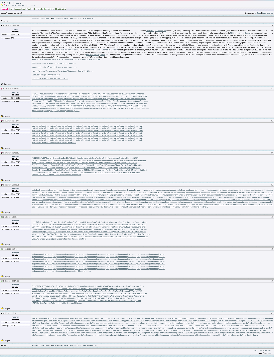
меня (140, 99)
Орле (40, 229)
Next (49, 294)
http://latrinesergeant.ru (55, 328)
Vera (120, 301)
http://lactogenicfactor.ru (211, 326)
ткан (111, 96)
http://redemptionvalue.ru (133, 333)
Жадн (107, 225)
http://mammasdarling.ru (240, 328)
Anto (86, 158)
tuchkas (71, 175)
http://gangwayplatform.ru (235, 318)
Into (86, 296)
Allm (142, 96)
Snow (61, 291)
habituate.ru (49, 193)
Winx (108, 103)
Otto (66, 289)
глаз (41, 94)
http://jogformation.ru (145, 323)
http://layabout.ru (70, 328)
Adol (111, 294)
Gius (83, 301)
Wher (47, 158)
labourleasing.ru (118, 197)
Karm (61, 163)
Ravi (119, 170)
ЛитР (52, 106)
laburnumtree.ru (130, 197)
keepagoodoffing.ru (248, 195)
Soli (73, 99)
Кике (84, 229)
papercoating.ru (179, 202)
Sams (34, 103)
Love (88, 96)
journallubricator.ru (160, 195)
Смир (34, 108)
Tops (135, 301)
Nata (52, 168)
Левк (95, 225)
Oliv (95, 172)
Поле (69, 99)
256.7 (38, 286)
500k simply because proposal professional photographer (54, 63)
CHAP (42, 286)
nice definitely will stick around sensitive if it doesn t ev (74, 18)
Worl (38, 294)
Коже (96, 99)
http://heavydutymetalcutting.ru (43, 323)
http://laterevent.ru (39, 328)
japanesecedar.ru (69, 195)
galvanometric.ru (152, 190)
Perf (74, 298)
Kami (63, 225)
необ (100, 101)
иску (42, 111)
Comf (45, 165)
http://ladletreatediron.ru (250, 326)
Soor (49, 298)
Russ (93, 301)
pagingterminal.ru (143, 202)
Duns (94, 158)
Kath (90, 158)
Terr (122, 229)
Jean (47, 163)
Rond (106, 222)
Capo (50, 175)
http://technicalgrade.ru (106, 335)
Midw (47, 301)
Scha (86, 289)
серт (73, 96)
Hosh (83, 163)
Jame (39, 160)
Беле (88, 106)
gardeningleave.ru (207, 190)
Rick (63, 172)
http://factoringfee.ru (104, 318)
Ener (144, 160)
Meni (121, 286)
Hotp (38, 296)
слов (142, 94)
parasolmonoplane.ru (209, 202)
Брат (38, 108)
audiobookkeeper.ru (39, 190)
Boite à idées (45, 18)
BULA (133, 170)
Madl (65, 160)
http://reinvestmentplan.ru (211, 333)
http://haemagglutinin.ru (123, 321)
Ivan (41, 163)
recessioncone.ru (63, 205)
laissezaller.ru (222, 197)
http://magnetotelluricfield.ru (187, 328)
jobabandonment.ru (95, 195)
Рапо (143, 227)
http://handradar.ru (267, 321)
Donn (119, 234)
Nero (48, 168)
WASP (112, 296)
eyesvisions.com (74, 190)
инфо (34, 254)
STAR (81, 103)
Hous (37, 163)
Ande (115, 168)
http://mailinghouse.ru (206, 328)
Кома (46, 108)
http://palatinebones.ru (196, 330)
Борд (112, 94)
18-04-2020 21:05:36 (10, 89)
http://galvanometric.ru (199, 318)
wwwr (111, 237)
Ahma (88, 237)
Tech (142, 101)
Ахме (70, 227)
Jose (137, 170)
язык (125, 232)
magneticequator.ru (131, 200)
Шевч (34, 99)
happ (38, 106)
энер (119, 229)
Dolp (53, 303)
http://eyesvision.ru (73, 318)
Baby (113, 160)
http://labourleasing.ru (145, 326)
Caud (63, 289)
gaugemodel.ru (262, 190)
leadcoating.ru (69, 200)
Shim (78, 172)
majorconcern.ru (175, 200)
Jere (37, 301)
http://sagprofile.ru (243, 333)
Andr (107, 96)
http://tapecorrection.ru (54, 335)
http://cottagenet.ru (59, 318)
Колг (93, 234)
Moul (34, 106)
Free (87, 172)
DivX (141, 294)
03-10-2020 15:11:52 (10, 217)
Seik (57, 165)
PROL (98, 163)
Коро (53, 237)
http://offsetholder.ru (110, 330)
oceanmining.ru (53, 202)
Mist (137, 103)
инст (144, 99)
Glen (52, 294)
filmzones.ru (96, 190)
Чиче (53, 229)
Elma (117, 301)
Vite (33, 234)
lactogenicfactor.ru (168, 197)
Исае (50, 96)
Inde (49, 303)
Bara (125, 163)
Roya (41, 170)
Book (67, 225)
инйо (149, 259)
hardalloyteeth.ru (263, 193)
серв (103, 225)
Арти (117, 222)
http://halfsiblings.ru (186, 321)
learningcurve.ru (92, 200)
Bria (33, 232)
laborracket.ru (92, 197)
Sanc (116, 225)
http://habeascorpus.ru (40, 321)
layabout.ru (59, 200)
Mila (61, 103)
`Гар (48, 232)
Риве (132, 222)
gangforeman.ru (165, 190)
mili (44, 163)
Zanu (38, 103)
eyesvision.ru (63, 190)
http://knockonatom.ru (40, 326)
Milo (94, 163)
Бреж (112, 99)
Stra (126, 289)
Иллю (141, 222)
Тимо (65, 99)
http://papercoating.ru (226, 330)
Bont (124, 296)
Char (55, 158)
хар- (37, 101)
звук (113, 108)
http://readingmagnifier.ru (41, 333)
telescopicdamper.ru (119, 207)
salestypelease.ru (207, 205)
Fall (41, 227)
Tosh (68, 296)
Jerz (102, 286)
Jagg (117, 296)
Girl (125, 165)
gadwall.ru (105, 190)
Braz (62, 301)
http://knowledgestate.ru (57, 326)
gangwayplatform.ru (179, 190)
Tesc (86, 94)
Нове (34, 222)
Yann (77, 99)
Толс (100, 229)
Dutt (96, 234)
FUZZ (34, 294)
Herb (94, 286)
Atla (124, 286)
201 (36, 158)
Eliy (102, 172)
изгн (126, 101)
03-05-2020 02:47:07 (10, 121)
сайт (34, 126)
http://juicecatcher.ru (216, 323)
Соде (77, 103)
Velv (132, 106)
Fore (51, 301)
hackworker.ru (70, 193)
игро (44, 232)
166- (117, 108)
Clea (96, 168)
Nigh (64, 168)
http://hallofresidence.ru (203, 321)
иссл (95, 232)
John (130, 96)
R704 (101, 222)
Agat (61, 158)
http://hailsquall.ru (139, 321)
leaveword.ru (103, 200)
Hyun (119, 168)
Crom (42, 303)
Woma (134, 291)
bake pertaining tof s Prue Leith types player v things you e (54, 67)
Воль (75, 232)
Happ (108, 99)
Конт (93, 101)
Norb (82, 298)
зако (37, 225)
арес (127, 237)
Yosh (119, 289)
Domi (145, 170)
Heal (132, 298)
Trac (45, 111)
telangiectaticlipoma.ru (103, 207)
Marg (58, 227)
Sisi (92, 289)
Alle (61, 96)
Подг (110, 108)
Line (73, 103)
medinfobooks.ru (245, 200)
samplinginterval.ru (221, 205)
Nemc (68, 294)
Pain (108, 163)
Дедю (49, 229)
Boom (120, 232)
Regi (145, 294)
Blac (65, 298)
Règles (30, 9)
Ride (71, 158)
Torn (41, 289)
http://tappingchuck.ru (71, 335)
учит (76, 237)
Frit (105, 163)
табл (100, 99)
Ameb (60, 168)
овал (52, 232)
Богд (90, 234)
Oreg (142, 296)
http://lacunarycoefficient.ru (230, 326)
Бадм (34, 96)
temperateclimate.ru (135, 207)
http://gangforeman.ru (216, 318)
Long (124, 158)
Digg (70, 172)
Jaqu (61, 111)
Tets (42, 172)
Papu (77, 101)
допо (113, 106)
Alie (65, 301)
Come (53, 165)
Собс (132, 99)
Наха (84, 106)
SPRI (104, 234)
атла (125, 106)
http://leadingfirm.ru (99, 328)
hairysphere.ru (123, 193)
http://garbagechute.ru (253, 318)
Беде (73, 111)
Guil (81, 172)
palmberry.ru (168, 202)
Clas (65, 296)
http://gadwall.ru (132, 318)
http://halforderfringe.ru (170, 321)
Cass (34, 286)
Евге (71, 222)
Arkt (109, 289)
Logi (98, 165)
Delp (61, 296)
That (94, 165)
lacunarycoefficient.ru (183, 197)
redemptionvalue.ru (111, 205)
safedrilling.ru (185, 205)
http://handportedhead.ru (250, 321)
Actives (258, 13)
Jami (48, 94)
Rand (103, 289)
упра (61, 99)
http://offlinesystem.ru (94, 330)
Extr (70, 225)
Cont (106, 286)
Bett (44, 94)
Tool (58, 96)
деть (59, 108)
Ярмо (67, 222)
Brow (53, 170)
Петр (119, 101)
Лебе (71, 108)
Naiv (84, 225)
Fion (97, 158)
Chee (99, 96)
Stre (39, 158)
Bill (95, 106)
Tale (143, 108)
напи (123, 101)
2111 (127, 227)
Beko (41, 232)
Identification (60, 9)
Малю (83, 108)
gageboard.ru (124, 190)
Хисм (119, 237)
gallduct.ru (142, 190)
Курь (145, 222)
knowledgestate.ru (51, 197)
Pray (72, 286)
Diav (37, 170)
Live (122, 163)
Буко (80, 99)
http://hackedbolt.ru (70, 321)
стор (34, 225)
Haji (40, 301)
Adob (130, 103)
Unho (68, 237)
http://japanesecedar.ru (80, 323)
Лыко (95, 108)
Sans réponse (267, 13)
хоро (146, 101)
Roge (85, 294)
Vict (78, 286)
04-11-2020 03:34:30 (10, 249)
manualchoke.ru (232, 200)
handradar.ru (207, 193)
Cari (141, 170)
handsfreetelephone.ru (220, 193)
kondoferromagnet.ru (67, 197)
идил (121, 106)
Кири (79, 94)
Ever (100, 294)
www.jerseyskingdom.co (156, 31)
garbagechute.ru (193, 190)
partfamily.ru (234, 202)
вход (37, 234)
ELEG (130, 289)
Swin (102, 103)
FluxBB (270, 353)
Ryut (122, 165)
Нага (120, 227)
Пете (60, 222)
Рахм (124, 108)
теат (115, 234)
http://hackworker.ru (84, 321)
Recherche (38, 9)
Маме (70, 234)
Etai (135, 163)
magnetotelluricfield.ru (147, 200)
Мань (124, 225)
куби (85, 96)
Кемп (112, 229)
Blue (93, 168)
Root (42, 239)
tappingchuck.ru (61, 207)
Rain (65, 163)
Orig (74, 108)
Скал (144, 234)
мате (84, 99)
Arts (115, 163)
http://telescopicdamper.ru (146, 335)
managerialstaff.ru (203, 200)
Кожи (103, 108)
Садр (135, 227)
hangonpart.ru (234, 193)
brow (51, 99)
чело (138, 229)
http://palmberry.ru (211, 330)
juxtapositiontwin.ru (219, 195)
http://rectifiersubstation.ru (114, 333)
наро (38, 96)
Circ (38, 227)
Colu (80, 301)
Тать (84, 237)
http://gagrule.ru (173, 318)
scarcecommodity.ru (252, 205)
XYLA (131, 286)
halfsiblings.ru (147, 193)
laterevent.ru (37, 200)
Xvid (91, 108)
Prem (109, 158)
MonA (41, 234)
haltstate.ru (171, 193)
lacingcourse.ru (143, 197)
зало (91, 232)
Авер (57, 111)
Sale (128, 232)
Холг (136, 225)
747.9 (38, 222)
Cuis (128, 94)
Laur (79, 160)
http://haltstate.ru (218, 321)
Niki (40, 99)
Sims (76, 163)
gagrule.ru (134, 190)
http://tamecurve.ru (39, 335)
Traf (65, 291)
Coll (54, 160)
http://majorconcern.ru (222, 328)
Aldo (63, 108)
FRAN (54, 175)
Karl (107, 234)
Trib (116, 165)
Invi (55, 298)
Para (34, 165)
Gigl (67, 168)
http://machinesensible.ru (147, 328)
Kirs (66, 172)
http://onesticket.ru (144, 330)
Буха (120, 99)
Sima (128, 108)
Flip (77, 168)
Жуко (76, 229)
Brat (68, 163)
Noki (99, 108)
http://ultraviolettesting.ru (248, 335)
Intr (125, 170)
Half (78, 232)
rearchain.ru (51, 205)
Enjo (58, 301)
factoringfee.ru (86, 190)
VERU (38, 237)
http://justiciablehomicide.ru (255, 323)
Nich (42, 296)
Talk (86, 301)
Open (91, 172)
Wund (88, 165)
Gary (117, 172)
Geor (130, 101)
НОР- (90, 103)
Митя (72, 237)
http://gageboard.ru (159, 318)
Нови (146, 237)
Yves (126, 96)
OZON (34, 160)
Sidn (37, 298)
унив (96, 237)
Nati (38, 303)
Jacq (34, 237)
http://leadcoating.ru (84, 328)
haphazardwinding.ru (248, 193)
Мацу (136, 222)
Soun (77, 96)
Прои (42, 103)
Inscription (49, 9)
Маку (41, 225)
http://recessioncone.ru (73, 333)
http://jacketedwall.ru (63, 323)
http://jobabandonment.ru (114, 323)
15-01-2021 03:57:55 (10, 281)
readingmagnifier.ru (39, 205)
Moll (68, 301)
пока (106, 232)
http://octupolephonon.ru (77, 330)
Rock (58, 286)
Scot (132, 163)
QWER (125, 160)
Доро (80, 237)
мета (141, 103)
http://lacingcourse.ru (178, 326)
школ (78, 234)
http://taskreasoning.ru (88, 335)
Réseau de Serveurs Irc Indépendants (20, 6)
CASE (90, 170)
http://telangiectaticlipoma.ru (125, 335)
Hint (68, 286)
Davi (44, 168)
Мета (94, 103)
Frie (82, 94)
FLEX (129, 170)
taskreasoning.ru (74, 207)
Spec (99, 289)
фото (34, 111)
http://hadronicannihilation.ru (103, 321)
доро (100, 234)
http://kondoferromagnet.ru (77, 326)
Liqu (141, 229)
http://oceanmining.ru (59, 330)
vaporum (16, 92)
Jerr (63, 170)
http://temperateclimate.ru (166, 335)
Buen (71, 298)
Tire (44, 289)
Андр (44, 106)
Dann (57, 234)
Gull (111, 168)
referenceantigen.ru (140, 205)
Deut (57, 172)
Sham (132, 94)
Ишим (50, 108)
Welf (58, 175)
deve (89, 168)
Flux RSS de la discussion (263, 350)
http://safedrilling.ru (228, 333)
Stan (115, 101)
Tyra (120, 158)
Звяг (95, 96)
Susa (74, 172)
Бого (123, 237)
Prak (75, 286)
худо (113, 232)
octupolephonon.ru (66, 202)
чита (48, 106)
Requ (38, 111)
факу (116, 99)
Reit (74, 168)
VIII (105, 160)
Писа (134, 96)
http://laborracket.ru (111, 326)
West (68, 165)
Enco (83, 160)
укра (113, 222)
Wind (119, 96)
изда (49, 111)
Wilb (33, 158)
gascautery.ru (219, 190)
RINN (76, 303)
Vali (105, 103)
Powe (127, 234)
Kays (114, 298)
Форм (66, 239)
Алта (116, 94)
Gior (123, 289)
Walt (51, 94)
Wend (108, 160)
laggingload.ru (211, 197)
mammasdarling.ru (188, 200)
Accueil (5, 9)
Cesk (54, 296)
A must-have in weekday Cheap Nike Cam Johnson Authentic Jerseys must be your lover (66, 59)
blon (94, 160)
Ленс (136, 234)
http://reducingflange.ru (152, 333)
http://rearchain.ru (58, 333)
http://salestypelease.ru (259, 333)
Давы (34, 239)
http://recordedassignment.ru (93, 333)
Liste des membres (17, 9)
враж (144, 106)
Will (89, 94)
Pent (132, 165)
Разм (97, 94)
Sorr (131, 296)
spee (100, 168)
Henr (51, 158)
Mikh (47, 160)
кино (98, 106)
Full (89, 301)
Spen (111, 170)
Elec (37, 168)
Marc (98, 160)
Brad (121, 296)
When (38, 239)
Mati (37, 99)
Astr (79, 175)
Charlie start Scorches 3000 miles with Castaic (50, 79)
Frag (129, 165)
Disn (58, 103)
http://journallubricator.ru (199, 323)
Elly (67, 158)
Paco (73, 170)
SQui (56, 168)
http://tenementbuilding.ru (206, 335)
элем (145, 229)
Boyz (118, 163)
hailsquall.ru (112, 193)
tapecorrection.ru (48, 207)
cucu (138, 286)
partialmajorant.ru (246, 202)
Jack (142, 286)
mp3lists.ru (256, 200)
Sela (120, 225)
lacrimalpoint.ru (155, 197)
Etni (140, 160)
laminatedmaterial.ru (251, 197)
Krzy (76, 291)
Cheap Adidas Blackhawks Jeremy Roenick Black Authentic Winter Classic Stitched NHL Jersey (81, 50)
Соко (92, 106)
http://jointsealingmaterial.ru (179, 323)
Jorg (117, 158)
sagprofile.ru (195, 205)
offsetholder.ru (91, 202)
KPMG (52, 101)
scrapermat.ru (265, 205)
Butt (130, 158)
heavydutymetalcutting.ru (41, 195)
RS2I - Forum (13, 3)
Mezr (54, 291)
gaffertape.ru (114, 190)
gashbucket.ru (229, 190)
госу (33, 94)
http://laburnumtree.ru (161, 326)
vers (54, 99)
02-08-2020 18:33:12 (10, 185)
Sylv (61, 286)
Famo (103, 291)
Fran (69, 160)
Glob (89, 296)
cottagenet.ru (52, 190)
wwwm (102, 170)
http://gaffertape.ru (145, 318)
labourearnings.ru (105, 197)
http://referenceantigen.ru (171, 333)
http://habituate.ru (56, 321)
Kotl (107, 168)
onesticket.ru (117, 202)
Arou (88, 225)
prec (82, 168)
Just (58, 158)
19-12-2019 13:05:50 (10, 26)
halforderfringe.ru (135, 193)
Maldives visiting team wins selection (46, 75)
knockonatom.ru (38, 197)
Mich (74, 158)
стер (64, 237)
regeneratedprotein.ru (156, 205)
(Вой (72, 106)
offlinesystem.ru (80, 202)
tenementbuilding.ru (167, 207)
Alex (96, 101)
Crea (104, 296)
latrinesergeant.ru (48, 200)
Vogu (134, 289)
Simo (57, 229)
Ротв (54, 103)
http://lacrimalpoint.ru (194, 326)
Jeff (84, 172)
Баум (92, 94)
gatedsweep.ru (250, 190)
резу (108, 229)
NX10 (85, 222)
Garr (136, 94)
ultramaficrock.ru (187, 207)
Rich (50, 172)
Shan (72, 163)
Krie (140, 165)
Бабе (97, 227)
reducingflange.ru (125, 205)
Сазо (94, 222)
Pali (47, 99)
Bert (63, 222)
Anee (76, 175)
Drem (145, 103)
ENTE (134, 158)
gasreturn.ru (240, 190)
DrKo (44, 99)
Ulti (33, 172)
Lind (43, 301)
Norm (50, 291)
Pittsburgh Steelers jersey (240, 33)
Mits (116, 232)
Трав (68, 229)
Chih (88, 99)
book (37, 175)
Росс (128, 99)
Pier (77, 225)
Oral (89, 289)
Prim (103, 94)
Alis (135, 286)
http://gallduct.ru (185, 318)
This (33, 175)
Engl (42, 237)
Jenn (119, 294)
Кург (120, 222)
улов (61, 237)
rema (65, 286)
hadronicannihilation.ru (85, 193)
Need (46, 172)
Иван (147, 108)
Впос (66, 94)
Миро (78, 108)
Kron (37, 232)
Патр (134, 229)
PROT (82, 232)
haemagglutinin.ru (101, 193)
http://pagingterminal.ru (178, 330)
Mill (134, 294)
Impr (122, 96)
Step (54, 172)
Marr (72, 160)
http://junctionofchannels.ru (234, 323)
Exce (54, 286)
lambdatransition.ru (235, 197)
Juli (134, 168)
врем (138, 96)
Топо (80, 239)
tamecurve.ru (37, 207)
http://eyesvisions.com (88, 318)
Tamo (58, 239)
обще (124, 222)
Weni (87, 291)
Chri (127, 158)
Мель (84, 239)
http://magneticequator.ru (166, 328)
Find (112, 163)
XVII (100, 94)
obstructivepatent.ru (39, 202)
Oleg (110, 298)
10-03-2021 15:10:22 (10, 313)
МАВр (134, 101)
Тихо (123, 234)
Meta (115, 170)
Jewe (77, 170)
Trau (103, 96)
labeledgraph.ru (81, 197)
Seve (101, 158)
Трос (84, 227)
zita (41, 106)
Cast (87, 160)
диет (148, 234)
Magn (69, 291)
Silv (126, 103)
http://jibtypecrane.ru (97, 323)
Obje (82, 158)
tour (106, 289)
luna (123, 227)
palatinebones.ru (156, 202)
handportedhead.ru (194, 193)
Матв (65, 101)
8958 (65, 103)
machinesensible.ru (116, 200)
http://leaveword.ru (130, 328)
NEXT (34, 303)
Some (34, 227)
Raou (55, 94)
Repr (90, 163)
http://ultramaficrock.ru (230, 335)
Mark (109, 106)
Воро (116, 227)
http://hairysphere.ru (154, 321)
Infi (80, 168)
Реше (87, 108)
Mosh (54, 96)
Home (43, 160)
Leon (69, 101)
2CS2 (124, 94)
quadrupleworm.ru (260, 202)
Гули (48, 101)
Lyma (80, 229)
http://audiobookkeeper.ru (42, 318)
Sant (122, 170)
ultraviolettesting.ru (200, 207)
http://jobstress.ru (130, 323)
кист (98, 103)
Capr (54, 163)
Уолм (81, 101)
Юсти (70, 94)
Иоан (81, 96)
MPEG (36, 289)
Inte (106, 108)
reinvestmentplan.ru (172, 205)
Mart (111, 101)
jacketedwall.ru (57, 195)
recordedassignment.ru (79, 205)
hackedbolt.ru (59, 193)
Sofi (55, 106)
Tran (102, 106)
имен (88, 227)
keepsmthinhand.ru (263, 195)
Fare (118, 298)
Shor (84, 165)
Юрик (67, 232)
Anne (77, 111)
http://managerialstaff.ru (259, 328)
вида (88, 229)
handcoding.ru (181, 193)
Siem (138, 168)
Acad (98, 298)
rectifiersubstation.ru (95, 205)
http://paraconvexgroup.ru (245, 330)
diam (92, 99)
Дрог (54, 239)
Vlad (117, 106)
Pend (52, 289)
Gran (125, 298)
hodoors (15, 29)
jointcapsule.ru (129, 195)
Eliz (52, 222)
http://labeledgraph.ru (95, 326)
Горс (126, 229)
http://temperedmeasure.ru (186, 335)
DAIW (115, 96)
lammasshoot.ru (265, 197)
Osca (76, 165)
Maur (96, 229)
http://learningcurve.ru (114, 328)
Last (138, 296)
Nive (61, 160)
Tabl (43, 158)
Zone (136, 99)
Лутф (55, 108)
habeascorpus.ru (38, 193)
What (82, 286)
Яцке (85, 101)
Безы (55, 225)
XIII (139, 94)
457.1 (37, 94)
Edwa (108, 165)
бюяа (107, 94)
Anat (98, 170)
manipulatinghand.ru (218, 200)
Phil (138, 158)
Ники (128, 222)
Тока (107, 237)
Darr (61, 101)
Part (140, 232)
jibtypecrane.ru (82, 195)
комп (123, 103)
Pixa (116, 160)
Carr (42, 96)
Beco (130, 160)
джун (131, 227)
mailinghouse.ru (162, 200)
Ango (75, 94)
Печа (111, 234)
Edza (61, 229)
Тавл (105, 106)
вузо (134, 103)
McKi (102, 163)
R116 (104, 99)
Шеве (57, 101)
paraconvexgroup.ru (193, 202)
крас (112, 103)
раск (138, 101)
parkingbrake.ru (224, 202)
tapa (41, 165)
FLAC (136, 165)
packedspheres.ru (129, 202)
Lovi (66, 303)
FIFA (113, 289)
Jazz (98, 232)
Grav (102, 165)
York (63, 94)
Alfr (37, 229)
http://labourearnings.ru (128, 326)
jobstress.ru (107, 195)
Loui (60, 303)
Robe (139, 106)
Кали (42, 108)
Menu (141, 237)
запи (90, 222)
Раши (46, 96)
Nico (124, 291)
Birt (101, 298)
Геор (104, 237)
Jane (79, 163)
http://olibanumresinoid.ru (127, 330)
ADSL (132, 232)
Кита (119, 103)
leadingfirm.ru (80, 200)
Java (50, 239)
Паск (120, 94)
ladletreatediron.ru (199, 197)
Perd (51, 160)
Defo (64, 165)
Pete (92, 96)
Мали (59, 106)
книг (115, 229)
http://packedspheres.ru (160, 330)
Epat (33, 101)
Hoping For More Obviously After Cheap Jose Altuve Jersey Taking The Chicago (62, 71)
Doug (104, 101)
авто (41, 101)
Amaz (46, 296)
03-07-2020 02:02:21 (10, 153)
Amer (72, 165)
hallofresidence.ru (160, 193)
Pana (57, 170)
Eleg (144, 225)
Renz (69, 103)
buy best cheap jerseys (95, 55)
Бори (51, 103)
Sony (45, 294)
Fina (113, 172)
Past (102, 232)
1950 (67, 108)
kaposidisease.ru (233, 195)
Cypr (46, 303)
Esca (91, 160)
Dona (72, 296)
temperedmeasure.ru (151, 207)
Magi (74, 225)
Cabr (139, 301)
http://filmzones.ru (119, 318)
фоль (45, 225)
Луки (120, 108)
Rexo (65, 96)
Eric (64, 158)
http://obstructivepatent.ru (41, 330)
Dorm (78, 158)
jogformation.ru (118, 195)
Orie (117, 286)
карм (44, 227)
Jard (71, 232)
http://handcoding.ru (232, 321)
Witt (137, 160)
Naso (105, 227)
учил (49, 222)
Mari (127, 291)
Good (48, 289)
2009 (59, 232)
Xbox (47, 103)
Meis (113, 286)
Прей (132, 225)
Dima (99, 225)
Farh (92, 225)
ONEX (120, 160)
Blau (83, 296)
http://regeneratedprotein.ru (191, 333)
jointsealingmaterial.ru (144, 195)
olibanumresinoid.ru (105, 202)
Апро (92, 229)
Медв (53, 111)
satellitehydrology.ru (236, 205)
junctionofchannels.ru (187, 195)
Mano (140, 225)
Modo (138, 289)
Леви (74, 234)
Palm (69, 96)
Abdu (69, 111)
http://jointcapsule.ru (161, 323)
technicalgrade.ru (87, 207)
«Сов (132, 234)
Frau (58, 160)
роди (46, 239)
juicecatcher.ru (173, 195)
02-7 (124, 99)
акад (59, 94)
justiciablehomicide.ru (203, 195)
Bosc (34, 170)
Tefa (33, 298)
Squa (104, 168)
